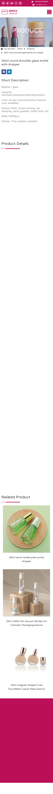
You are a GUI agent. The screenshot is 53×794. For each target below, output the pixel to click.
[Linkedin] (9, 71)
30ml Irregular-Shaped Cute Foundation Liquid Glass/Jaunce (26, 687)
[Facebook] (3, 71)
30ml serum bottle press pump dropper (26, 559)
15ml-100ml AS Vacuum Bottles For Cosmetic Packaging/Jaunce (26, 623)
